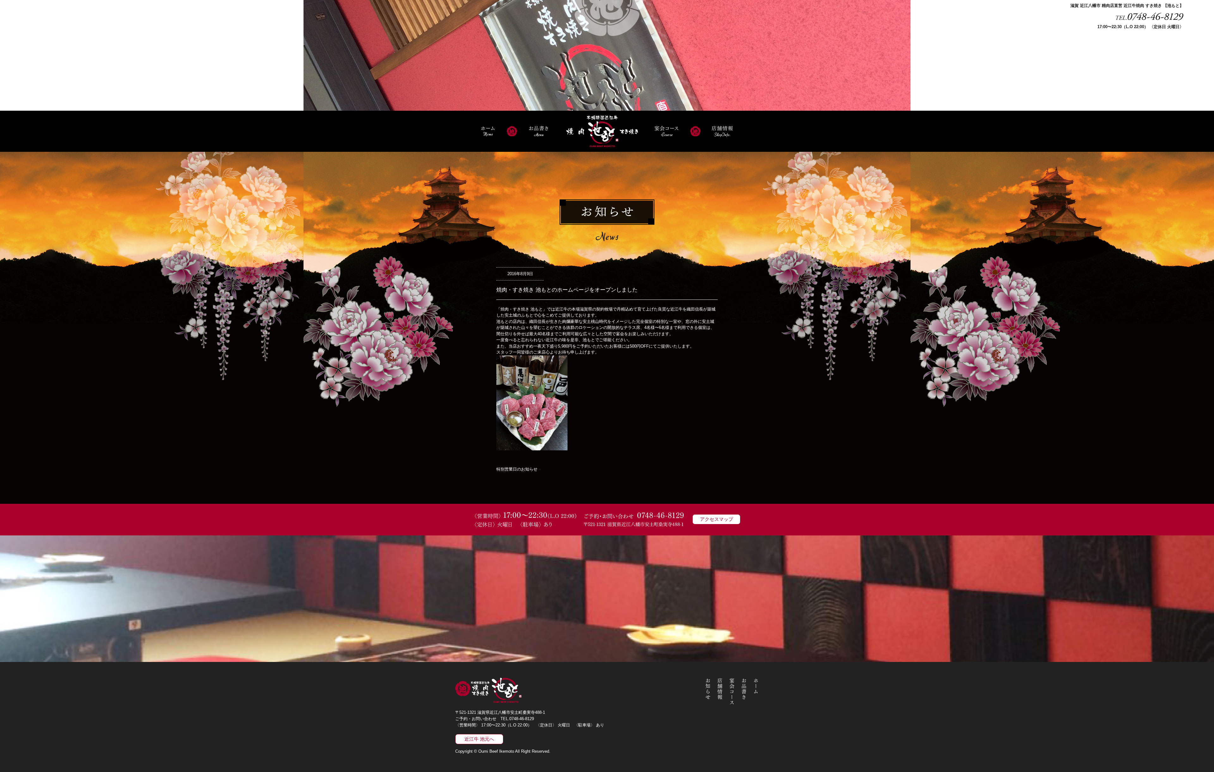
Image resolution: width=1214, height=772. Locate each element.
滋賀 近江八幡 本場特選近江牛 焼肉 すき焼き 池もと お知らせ (708, 691)
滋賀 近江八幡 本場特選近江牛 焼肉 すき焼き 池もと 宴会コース (666, 131)
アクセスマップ (716, 519)
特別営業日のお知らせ (516, 469)
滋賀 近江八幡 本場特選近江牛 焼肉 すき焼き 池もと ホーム (488, 131)
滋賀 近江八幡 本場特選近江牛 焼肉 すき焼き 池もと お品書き (538, 131)
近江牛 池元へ (479, 739)
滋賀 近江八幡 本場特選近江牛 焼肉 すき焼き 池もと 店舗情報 (722, 131)
